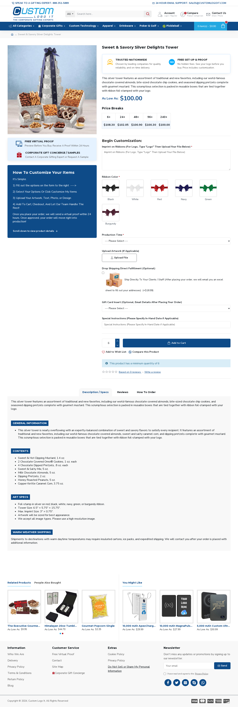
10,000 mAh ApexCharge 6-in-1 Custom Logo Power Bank (139, 625)
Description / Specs (95, 392)
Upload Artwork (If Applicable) (120, 251)
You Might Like (132, 582)
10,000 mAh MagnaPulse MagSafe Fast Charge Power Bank (176, 625)
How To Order (146, 392)
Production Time (112, 234)
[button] (60, 633)
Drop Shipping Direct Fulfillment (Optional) (128, 268)
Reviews (122, 392)
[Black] (110, 188)
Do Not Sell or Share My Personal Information (129, 669)
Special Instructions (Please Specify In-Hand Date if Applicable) (140, 318)
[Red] (159, 188)
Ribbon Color (110, 176)
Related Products (19, 582)
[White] (135, 188)
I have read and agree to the (187, 673)
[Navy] (184, 188)
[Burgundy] (110, 212)
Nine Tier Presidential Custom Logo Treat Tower (84, 625)
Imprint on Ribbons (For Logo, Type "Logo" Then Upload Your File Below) (146, 146)
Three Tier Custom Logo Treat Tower (47, 625)
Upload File (121, 257)
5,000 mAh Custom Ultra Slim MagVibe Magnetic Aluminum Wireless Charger (214, 625)
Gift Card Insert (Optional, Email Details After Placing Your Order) (142, 302)
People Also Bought (47, 582)
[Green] (208, 188)
